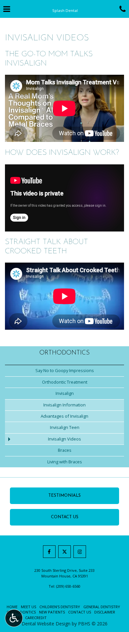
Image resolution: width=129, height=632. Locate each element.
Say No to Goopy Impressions (64, 370)
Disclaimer (104, 612)
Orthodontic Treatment (64, 382)
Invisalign (65, 393)
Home (12, 606)
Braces (64, 450)
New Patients (52, 612)
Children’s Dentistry (59, 606)
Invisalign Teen (64, 427)
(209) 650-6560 (68, 586)
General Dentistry (101, 606)
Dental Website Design (46, 623)
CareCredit (36, 617)
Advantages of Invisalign (64, 416)
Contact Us (79, 612)
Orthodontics (64, 353)
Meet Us (28, 606)
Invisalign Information (64, 405)
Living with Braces (64, 462)
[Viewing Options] (14, 618)
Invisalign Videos (64, 439)
